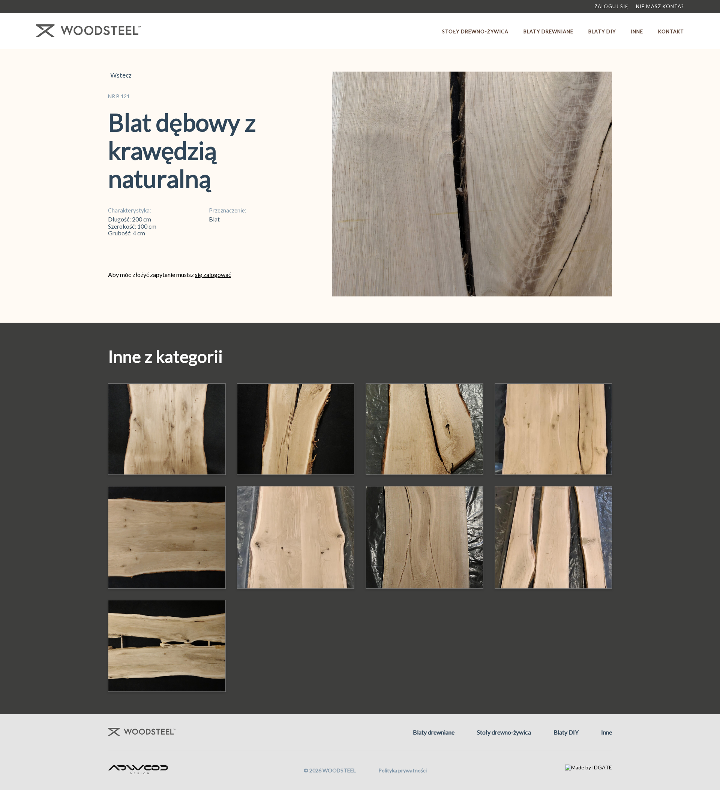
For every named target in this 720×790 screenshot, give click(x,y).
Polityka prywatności (402, 770)
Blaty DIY (602, 31)
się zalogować (213, 274)
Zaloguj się (611, 6)
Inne (637, 31)
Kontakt (671, 31)
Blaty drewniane (548, 31)
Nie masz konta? (660, 6)
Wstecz (120, 75)
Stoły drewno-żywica (475, 31)
